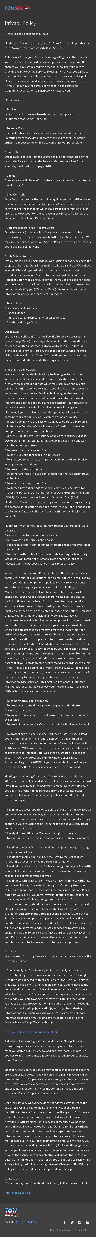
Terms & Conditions (60, 1230)
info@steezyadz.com (18, 1192)
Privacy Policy (82, 1230)
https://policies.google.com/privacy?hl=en (31, 1032)
